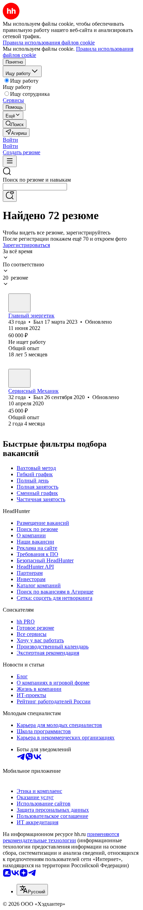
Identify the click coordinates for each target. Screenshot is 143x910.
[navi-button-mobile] (10, 161)
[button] (10, 140)
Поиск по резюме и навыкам (37, 180)
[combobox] (35, 186)
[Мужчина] (19, 302)
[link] (14, 123)
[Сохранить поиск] (10, 196)
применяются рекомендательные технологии (61, 837)
